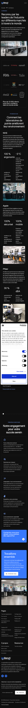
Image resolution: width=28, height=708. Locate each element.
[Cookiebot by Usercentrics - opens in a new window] (20, 325)
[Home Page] (5, 3)
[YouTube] (2, 676)
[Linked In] (6, 676)
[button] (1, 413)
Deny (14, 381)
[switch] (24, 356)
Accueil (3, 8)
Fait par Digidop (5, 704)
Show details (20, 371)
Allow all (14, 376)
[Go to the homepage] (6, 658)
